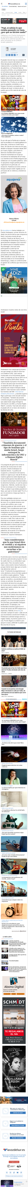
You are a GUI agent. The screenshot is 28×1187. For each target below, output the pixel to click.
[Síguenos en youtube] (17, 1172)
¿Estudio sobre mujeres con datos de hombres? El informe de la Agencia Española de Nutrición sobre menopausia (17, 950)
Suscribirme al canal (18, 1125)
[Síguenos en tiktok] (14, 1172)
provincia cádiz (9, 12)
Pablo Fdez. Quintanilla (7, 696)
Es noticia (4, 6)
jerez (3, 12)
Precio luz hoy (13, 6)
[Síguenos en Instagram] (10, 1172)
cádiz (15, 12)
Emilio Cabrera (5, 652)
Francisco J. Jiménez (6, 673)
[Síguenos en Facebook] (21, 1172)
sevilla (20, 12)
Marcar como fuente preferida (14, 1176)
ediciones (4, 15)
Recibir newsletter (17, 1138)
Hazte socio (15, 1162)
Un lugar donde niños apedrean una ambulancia (17, 955)
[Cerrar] (26, 1181)
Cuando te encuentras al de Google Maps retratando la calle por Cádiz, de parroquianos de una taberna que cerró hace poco (13, 691)
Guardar (19, 54)
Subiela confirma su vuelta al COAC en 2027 (13, 650)
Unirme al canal (17, 1113)
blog (19, 611)
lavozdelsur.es (7, 230)
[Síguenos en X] (7, 1172)
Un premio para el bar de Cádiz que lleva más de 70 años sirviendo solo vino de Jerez (14, 669)
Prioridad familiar (14, 960)
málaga (24, 12)
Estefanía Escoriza (13, 49)
